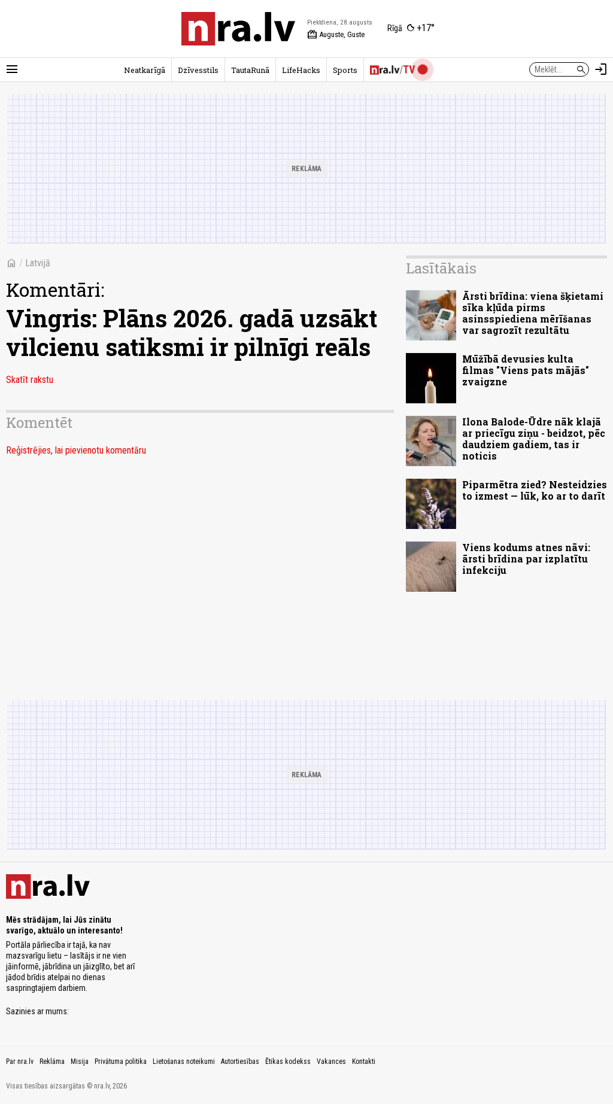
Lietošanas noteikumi (184, 1061)
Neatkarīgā (144, 70)
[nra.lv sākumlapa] (238, 28)
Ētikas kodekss (288, 1061)
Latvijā (37, 263)
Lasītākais (441, 268)
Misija (80, 1061)
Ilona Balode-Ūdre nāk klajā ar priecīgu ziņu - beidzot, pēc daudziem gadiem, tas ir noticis (533, 439)
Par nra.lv (20, 1061)
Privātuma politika (121, 1061)
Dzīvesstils (198, 70)
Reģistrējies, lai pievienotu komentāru (76, 450)
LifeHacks (301, 70)
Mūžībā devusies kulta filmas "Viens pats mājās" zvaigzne (525, 370)
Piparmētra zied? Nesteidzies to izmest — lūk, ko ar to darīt (534, 490)
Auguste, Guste (336, 35)
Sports (345, 70)
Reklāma (52, 1061)
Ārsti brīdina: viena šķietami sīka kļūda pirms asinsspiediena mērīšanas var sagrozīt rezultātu (532, 313)
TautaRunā (250, 70)
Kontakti (363, 1061)
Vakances (331, 1061)
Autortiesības (240, 1061)
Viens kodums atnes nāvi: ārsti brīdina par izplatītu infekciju (526, 558)
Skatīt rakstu (29, 379)
